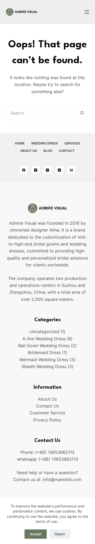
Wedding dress (44, 143)
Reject (60, 534)
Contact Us (47, 406)
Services (72, 143)
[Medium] (71, 170)
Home (20, 143)
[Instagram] (47, 170)
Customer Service (47, 412)
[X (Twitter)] (36, 170)
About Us (28, 151)
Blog (48, 151)
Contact (67, 151)
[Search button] (82, 113)
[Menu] (86, 12)
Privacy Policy (47, 420)
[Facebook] (24, 170)
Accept (35, 534)
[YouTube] (59, 170)
